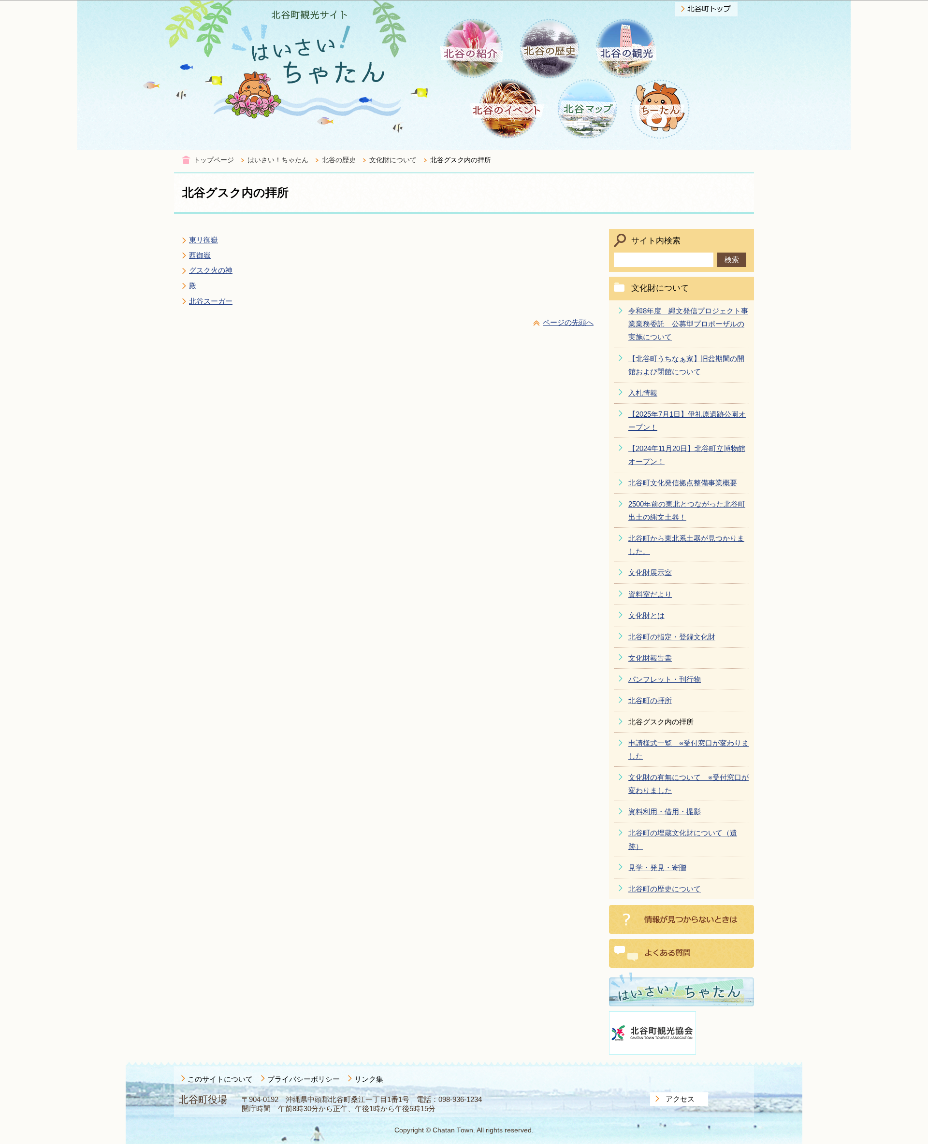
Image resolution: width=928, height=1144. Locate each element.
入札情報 (642, 393)
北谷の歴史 (339, 160)
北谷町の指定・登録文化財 (671, 637)
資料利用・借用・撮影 (664, 811)
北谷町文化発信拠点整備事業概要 (682, 483)
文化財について (393, 160)
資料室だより (650, 594)
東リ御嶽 (203, 240)
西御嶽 (200, 255)
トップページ (213, 160)
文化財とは (646, 615)
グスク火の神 (210, 270)
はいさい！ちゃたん (277, 160)
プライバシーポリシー (303, 1079)
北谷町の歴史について (664, 889)
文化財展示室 (650, 572)
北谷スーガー (210, 301)
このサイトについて (220, 1079)
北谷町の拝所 (650, 700)
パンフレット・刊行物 (664, 679)
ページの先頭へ (568, 322)
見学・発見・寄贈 (657, 867)
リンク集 (368, 1079)
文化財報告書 (650, 658)
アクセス (680, 1099)
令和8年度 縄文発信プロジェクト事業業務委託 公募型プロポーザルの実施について (688, 324)
